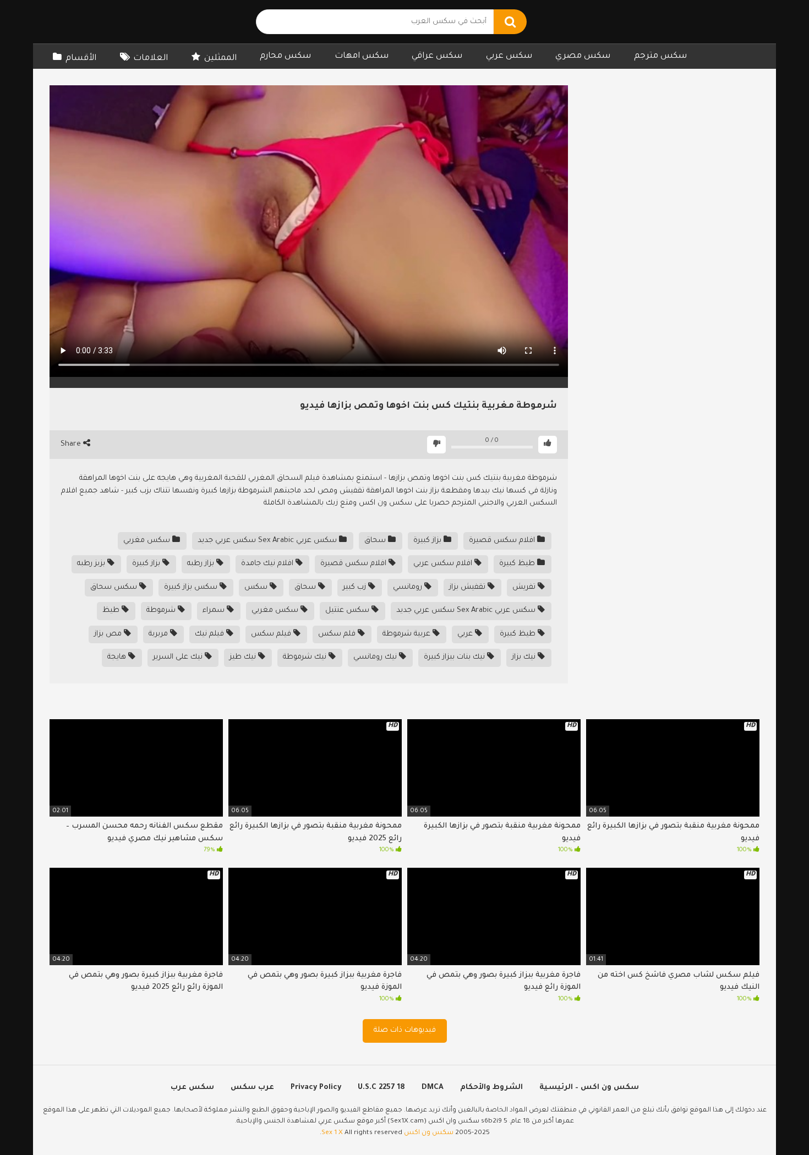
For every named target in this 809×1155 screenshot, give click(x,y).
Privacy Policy (316, 1087)
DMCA (433, 1087)
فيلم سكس (272, 634)
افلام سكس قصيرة (503, 541)
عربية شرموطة (407, 634)
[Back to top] (772, 1122)
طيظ (112, 610)
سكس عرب (192, 1087)
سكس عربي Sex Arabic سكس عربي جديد (268, 541)
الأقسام (80, 58)
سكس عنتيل (348, 610)
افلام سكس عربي (443, 564)
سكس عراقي (437, 56)
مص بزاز (109, 634)
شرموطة (162, 610)
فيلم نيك (210, 634)
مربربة (159, 634)
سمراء (215, 610)
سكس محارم (285, 56)
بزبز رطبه (92, 564)
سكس (257, 587)
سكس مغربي (147, 541)
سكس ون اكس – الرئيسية (589, 1087)
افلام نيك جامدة (268, 564)
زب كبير (355, 587)
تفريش (525, 587)
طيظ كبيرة (518, 564)
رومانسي (408, 587)
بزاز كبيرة (428, 541)
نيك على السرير (179, 657)
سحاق (376, 541)
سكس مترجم (660, 56)
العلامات (150, 58)
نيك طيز (243, 657)
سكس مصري (582, 56)
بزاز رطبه (201, 564)
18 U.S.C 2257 (381, 1087)
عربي (466, 634)
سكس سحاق (114, 587)
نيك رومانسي (376, 657)
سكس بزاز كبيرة (192, 587)
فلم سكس (338, 634)
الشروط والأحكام (491, 1087)
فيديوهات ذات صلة (405, 1030)
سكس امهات (362, 56)
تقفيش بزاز (468, 587)
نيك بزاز (525, 657)
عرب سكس (252, 1087)
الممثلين (220, 58)
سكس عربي (509, 56)
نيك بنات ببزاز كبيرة (455, 657)
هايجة (117, 657)
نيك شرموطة (306, 657)
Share (72, 444)
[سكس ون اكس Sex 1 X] (121, 21)
